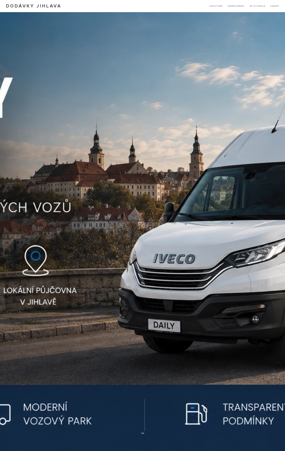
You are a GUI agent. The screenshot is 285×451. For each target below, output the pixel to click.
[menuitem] (217, 6)
